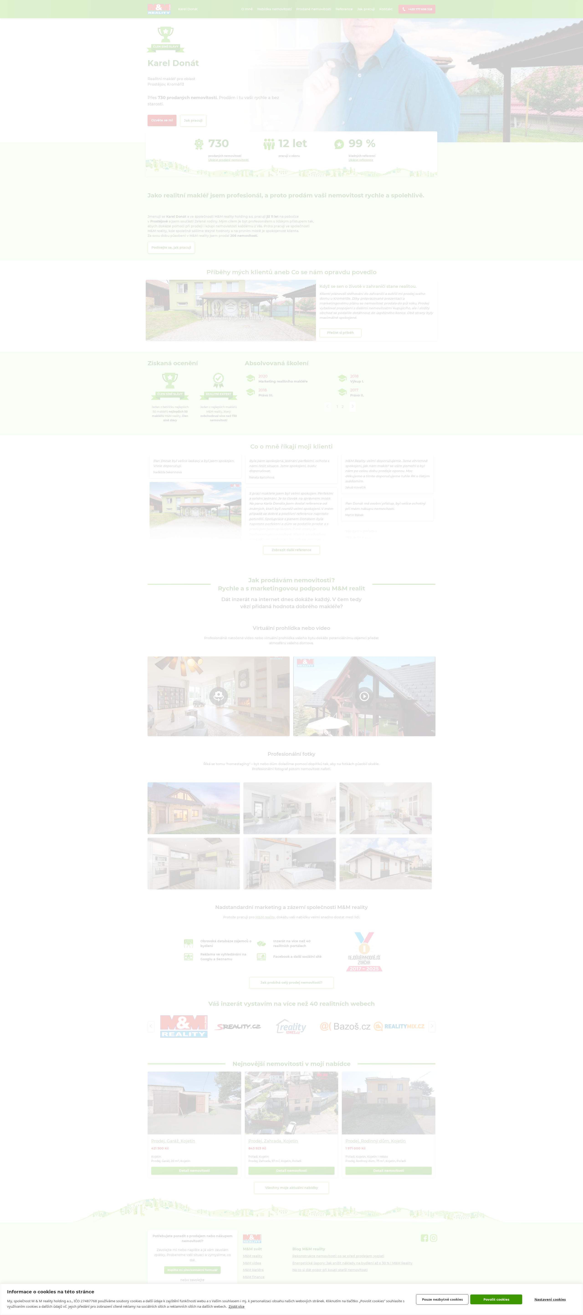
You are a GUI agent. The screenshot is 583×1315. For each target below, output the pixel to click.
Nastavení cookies (550, 1299)
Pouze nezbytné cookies (442, 1299)
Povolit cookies (496, 1299)
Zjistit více (236, 1306)
